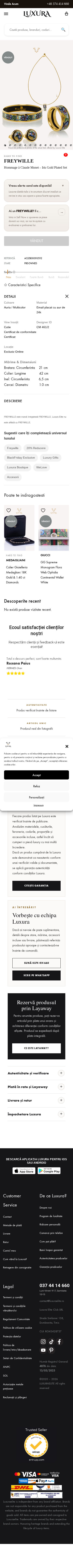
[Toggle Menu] (6, 14)
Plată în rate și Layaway (28, 1087)
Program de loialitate (51, 1216)
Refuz (36, 786)
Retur (6, 1242)
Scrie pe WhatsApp (37, 975)
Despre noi (46, 1207)
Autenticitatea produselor (53, 1258)
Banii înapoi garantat (51, 1250)
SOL (5, 1375)
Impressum (39, 805)
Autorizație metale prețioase (13, 1387)
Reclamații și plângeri (15, 1397)
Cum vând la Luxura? (15, 1259)
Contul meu (9, 1250)
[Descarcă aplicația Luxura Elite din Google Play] (49, 1170)
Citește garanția (36, 885)
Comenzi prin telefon (51, 1233)
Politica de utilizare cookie (17, 1327)
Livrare (6, 1233)
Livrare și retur (20, 1100)
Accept (36, 775)
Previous (61, 680)
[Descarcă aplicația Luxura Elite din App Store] (24, 1170)
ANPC (6, 1367)
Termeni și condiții (13, 1297)
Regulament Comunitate (16, 1319)
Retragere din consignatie (17, 1267)
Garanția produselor (51, 1267)
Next (65, 680)
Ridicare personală (50, 1224)
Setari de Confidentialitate (17, 1358)
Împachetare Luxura (24, 1114)
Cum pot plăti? (48, 1241)
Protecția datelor (12, 1336)
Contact (7, 1216)
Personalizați (36, 797)
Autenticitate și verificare (28, 1073)
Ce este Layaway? (36, 1048)
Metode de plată (12, 1225)
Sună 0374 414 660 (36, 963)
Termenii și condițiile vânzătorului (14, 1308)
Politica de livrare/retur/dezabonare (17, 1347)
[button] (67, 746)
